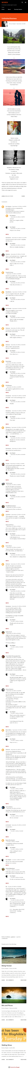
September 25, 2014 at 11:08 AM (14, 657)
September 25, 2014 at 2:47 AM (18, 514)
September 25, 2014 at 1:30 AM (17, 463)
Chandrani (8, 514)
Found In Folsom (9, 272)
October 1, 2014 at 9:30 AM (17, 675)
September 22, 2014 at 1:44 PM (19, 206)
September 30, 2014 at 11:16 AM (18, 535)
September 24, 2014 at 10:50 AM (14, 362)
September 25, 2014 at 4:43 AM (19, 606)
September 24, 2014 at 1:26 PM (19, 395)
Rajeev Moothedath (10, 840)
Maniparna (8, 427)
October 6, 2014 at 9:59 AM (17, 877)
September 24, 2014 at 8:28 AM (18, 328)
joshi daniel (8, 825)
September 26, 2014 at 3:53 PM (18, 749)
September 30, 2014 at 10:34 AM (18, 496)
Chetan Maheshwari (10, 868)
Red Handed (8, 308)
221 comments (10, 1019)
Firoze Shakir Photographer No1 (13, 656)
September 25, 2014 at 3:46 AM (14, 547)
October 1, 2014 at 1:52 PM (17, 815)
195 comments (10, 980)
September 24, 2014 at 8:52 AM (18, 299)
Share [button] (23, 196)
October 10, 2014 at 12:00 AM (14, 886)
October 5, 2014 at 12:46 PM (13, 869)
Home (3, 9)
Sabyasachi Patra (9, 524)
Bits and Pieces (7, 1005)
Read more (23, 980)
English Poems (9, 196)
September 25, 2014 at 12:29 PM (14, 690)
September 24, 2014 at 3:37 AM (19, 291)
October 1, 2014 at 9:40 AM (17, 788)
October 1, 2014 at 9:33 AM (17, 713)
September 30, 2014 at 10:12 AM (18, 418)
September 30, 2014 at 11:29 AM (18, 591)
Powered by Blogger (15, 1067)
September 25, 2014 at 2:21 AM (14, 507)
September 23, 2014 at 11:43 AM (18, 228)
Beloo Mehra (8, 729)
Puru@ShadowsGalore (11, 505)
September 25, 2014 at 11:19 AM (18, 373)
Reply (7, 234)
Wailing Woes (7, 1045)
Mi (6, 886)
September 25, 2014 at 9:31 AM (18, 352)
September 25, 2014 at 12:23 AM (19, 427)
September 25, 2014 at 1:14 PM (19, 729)
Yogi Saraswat (9, 483)
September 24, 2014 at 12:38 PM (14, 387)
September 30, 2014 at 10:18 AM (18, 454)
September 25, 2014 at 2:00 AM (14, 484)
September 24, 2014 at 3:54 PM (19, 410)
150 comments (10, 1059)
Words (5, 2)
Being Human (7, 966)
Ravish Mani (8, 361)
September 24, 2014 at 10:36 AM (18, 344)
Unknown (8, 328)
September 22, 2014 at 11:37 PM (19, 237)
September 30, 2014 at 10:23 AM (18, 474)
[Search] (22, 2)
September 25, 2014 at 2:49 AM (14, 526)
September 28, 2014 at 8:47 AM (14, 808)
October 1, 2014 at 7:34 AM (13, 841)
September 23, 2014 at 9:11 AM (18, 254)
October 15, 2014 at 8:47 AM (17, 900)
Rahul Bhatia (8, 291)
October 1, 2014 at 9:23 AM (17, 646)
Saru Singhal (12, 227)
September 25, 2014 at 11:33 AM (18, 401)
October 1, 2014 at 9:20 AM (17, 621)
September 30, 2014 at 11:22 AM (18, 554)
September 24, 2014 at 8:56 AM (18, 317)
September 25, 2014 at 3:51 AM (18, 564)
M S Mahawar (9, 385)
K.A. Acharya (8, 206)
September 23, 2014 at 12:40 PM (14, 273)
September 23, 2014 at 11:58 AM (18, 261)
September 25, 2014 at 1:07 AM (19, 448)
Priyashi (7, 463)
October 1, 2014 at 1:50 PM (17, 740)
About (9, 9)
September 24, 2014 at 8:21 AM (19, 308)
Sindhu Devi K (9, 631)
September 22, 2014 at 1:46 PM (18, 216)
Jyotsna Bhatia (9, 806)
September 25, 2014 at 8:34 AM (14, 633)
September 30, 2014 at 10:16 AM (18, 437)
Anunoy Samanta (9, 689)
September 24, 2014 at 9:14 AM (18, 335)
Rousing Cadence (18, 9)
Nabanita (8, 254)
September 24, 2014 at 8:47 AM (18, 282)
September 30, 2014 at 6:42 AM (19, 825)
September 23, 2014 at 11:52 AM (18, 245)
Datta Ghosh (9, 545)
